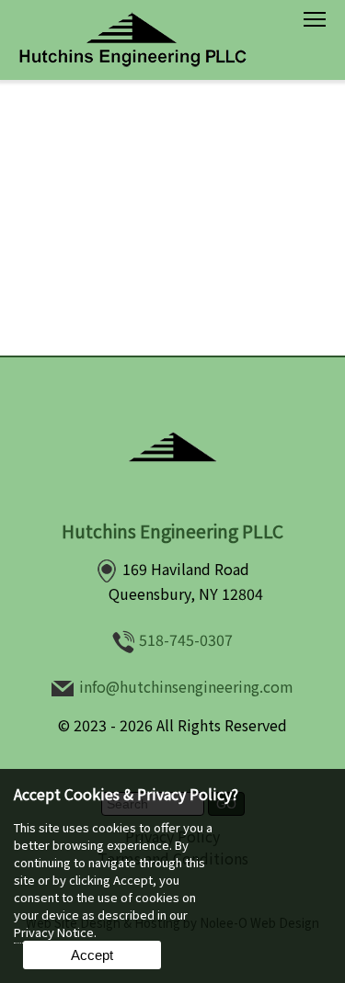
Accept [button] (92, 955)
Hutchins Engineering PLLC (172, 531)
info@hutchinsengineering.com (186, 686)
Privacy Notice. (55, 932)
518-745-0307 (186, 639)
